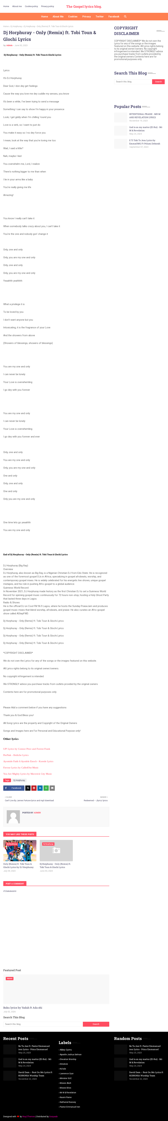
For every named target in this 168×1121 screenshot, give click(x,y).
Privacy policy (47, 6)
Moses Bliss (65, 1088)
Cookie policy (31, 6)
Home (6, 6)
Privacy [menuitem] (86, 16)
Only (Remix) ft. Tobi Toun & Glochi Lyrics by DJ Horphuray (18, 865)
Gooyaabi (53, 1116)
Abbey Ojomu (66, 1050)
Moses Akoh (65, 1083)
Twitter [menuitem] (100, 16)
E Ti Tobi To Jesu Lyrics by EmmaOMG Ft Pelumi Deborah (144, 142)
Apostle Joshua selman (71, 1054)
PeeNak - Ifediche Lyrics (16, 755)
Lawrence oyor (67, 1073)
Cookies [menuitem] (72, 16)
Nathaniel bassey (68, 1102)
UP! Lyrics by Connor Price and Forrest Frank (26, 749)
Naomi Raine (66, 1097)
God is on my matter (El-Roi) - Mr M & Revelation (145, 129)
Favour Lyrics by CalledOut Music (21, 767)
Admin (9, 45)
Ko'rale (63, 1069)
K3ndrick (64, 1064)
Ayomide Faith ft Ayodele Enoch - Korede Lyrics (28, 761)
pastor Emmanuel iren (70, 1107)
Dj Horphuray (16, 26)
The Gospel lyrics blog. (84, 6)
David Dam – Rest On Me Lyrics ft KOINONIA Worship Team (35, 1074)
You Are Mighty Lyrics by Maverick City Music (27, 773)
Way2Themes (28, 1116)
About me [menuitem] (58, 16)
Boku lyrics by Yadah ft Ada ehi (22, 1007)
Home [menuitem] (44, 16)
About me (17, 6)
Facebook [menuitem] (113, 16)
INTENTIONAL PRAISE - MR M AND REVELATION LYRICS (144, 116)
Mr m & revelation (68, 1092)
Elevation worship (68, 1059)
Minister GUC (66, 1078)
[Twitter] (28, 788)
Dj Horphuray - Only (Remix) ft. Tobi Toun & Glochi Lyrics (55, 865)
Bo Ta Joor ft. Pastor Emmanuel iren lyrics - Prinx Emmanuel (34, 1048)
